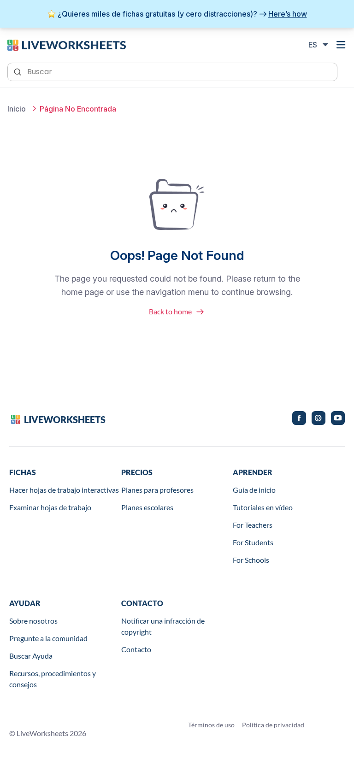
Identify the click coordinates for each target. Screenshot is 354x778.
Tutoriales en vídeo (263, 507)
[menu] (341, 44)
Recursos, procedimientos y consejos (52, 679)
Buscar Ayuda (31, 655)
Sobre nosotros (33, 620)
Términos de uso (211, 725)
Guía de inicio (254, 489)
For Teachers (252, 524)
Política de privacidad (273, 725)
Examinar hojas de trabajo (50, 507)
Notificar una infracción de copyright (163, 626)
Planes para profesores (157, 489)
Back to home (170, 311)
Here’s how (287, 13)
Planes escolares (147, 507)
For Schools (251, 559)
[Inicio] (66, 44)
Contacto (136, 649)
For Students (253, 542)
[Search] (18, 71)
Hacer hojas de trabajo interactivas (64, 489)
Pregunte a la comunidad (48, 638)
